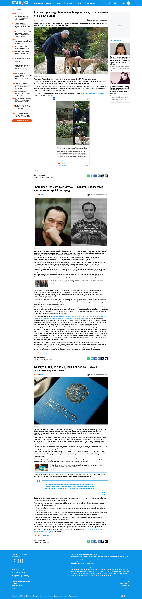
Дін (129, 581)
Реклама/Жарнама (19, 573)
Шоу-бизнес (91, 3)
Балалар (127, 588)
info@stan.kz (16, 557)
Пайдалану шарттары (20, 576)
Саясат (59, 3)
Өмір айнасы (38, 3)
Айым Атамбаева (39, 357)
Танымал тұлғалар (125, 583)
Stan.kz (43, 25)
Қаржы (48, 3)
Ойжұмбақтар (126, 585)
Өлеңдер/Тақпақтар (17, 585)
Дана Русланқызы (39, 175)
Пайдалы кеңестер (73, 596)
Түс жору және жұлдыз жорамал (21, 581)
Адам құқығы (46, 353)
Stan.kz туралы (18, 569)
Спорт (80, 3)
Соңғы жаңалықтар (22, 120)
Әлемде (69, 3)
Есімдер (14, 588)
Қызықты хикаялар (60, 596)
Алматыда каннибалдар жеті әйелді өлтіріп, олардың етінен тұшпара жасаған (76, 281)
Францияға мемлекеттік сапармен (92, 93)
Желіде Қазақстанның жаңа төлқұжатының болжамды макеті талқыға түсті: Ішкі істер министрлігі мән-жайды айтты (76, 466)
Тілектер (14, 583)
